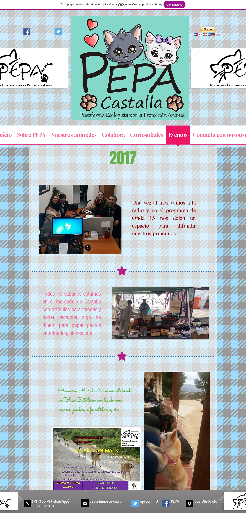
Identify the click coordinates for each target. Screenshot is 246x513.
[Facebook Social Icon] (26, 31)
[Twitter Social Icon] (58, 31)
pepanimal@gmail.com (107, 501)
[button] (207, 31)
